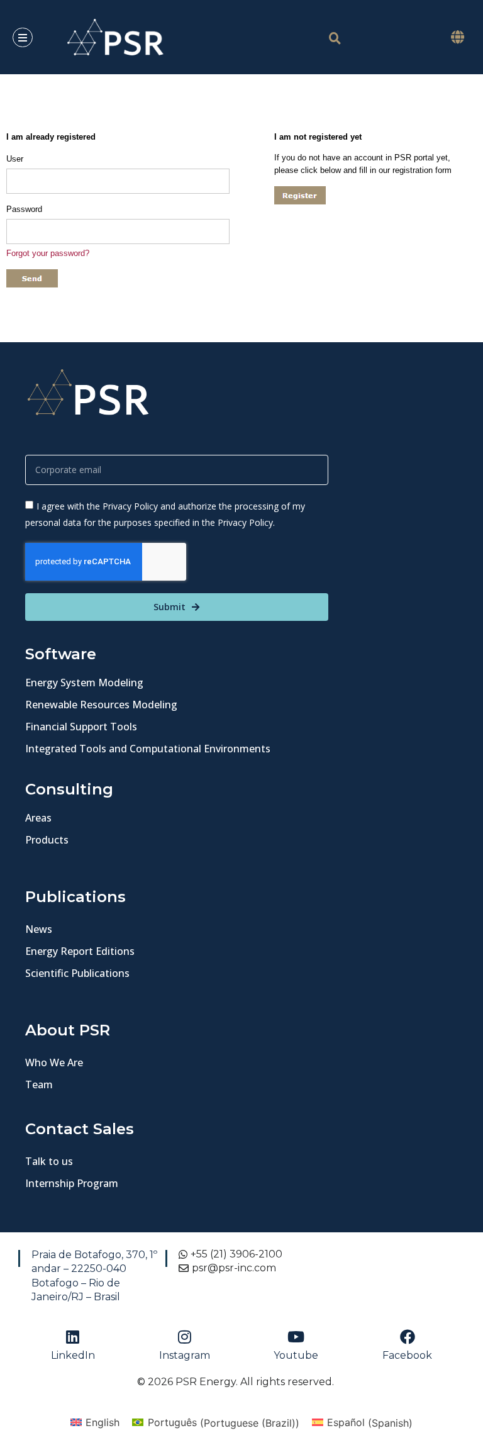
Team (39, 1084)
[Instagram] (184, 1336)
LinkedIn (73, 1355)
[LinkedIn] (72, 1336)
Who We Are (54, 1062)
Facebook (407, 1355)
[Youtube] (296, 1336)
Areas (38, 818)
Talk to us (49, 1161)
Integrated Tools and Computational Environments (147, 748)
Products (47, 840)
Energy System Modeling (84, 682)
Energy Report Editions (80, 951)
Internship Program (71, 1183)
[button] (457, 37)
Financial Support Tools (81, 726)
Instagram (184, 1355)
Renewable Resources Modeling (101, 704)
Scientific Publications (77, 973)
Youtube (296, 1355)
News (38, 929)
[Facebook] (407, 1336)
